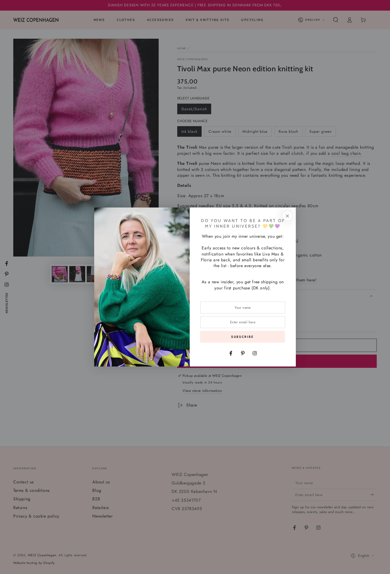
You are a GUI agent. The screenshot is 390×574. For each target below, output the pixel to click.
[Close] (287, 216)
